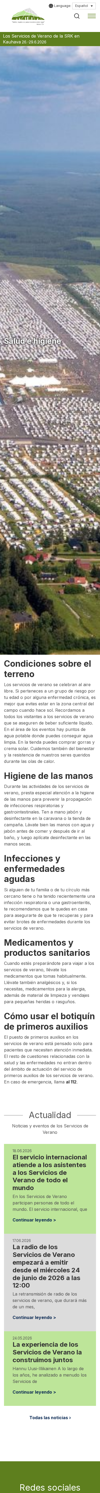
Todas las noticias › (50, 1417)
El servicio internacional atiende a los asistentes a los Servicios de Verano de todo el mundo (50, 1172)
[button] (76, 16)
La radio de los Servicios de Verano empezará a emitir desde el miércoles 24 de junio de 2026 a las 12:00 (46, 1266)
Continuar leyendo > (34, 1220)
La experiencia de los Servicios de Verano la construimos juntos (47, 1352)
